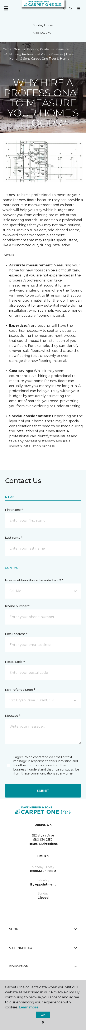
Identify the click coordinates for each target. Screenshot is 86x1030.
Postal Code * (14, 661)
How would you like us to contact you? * (34, 580)
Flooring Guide (38, 49)
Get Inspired (20, 948)
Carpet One (11, 49)
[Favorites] (71, 8)
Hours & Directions (43, 844)
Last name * (13, 537)
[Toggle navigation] (6, 8)
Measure (62, 49)
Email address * (16, 633)
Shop (13, 929)
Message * (12, 715)
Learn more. (29, 1007)
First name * (14, 509)
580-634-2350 (43, 33)
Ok (43, 1015)
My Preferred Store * (20, 689)
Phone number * (17, 606)
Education (18, 966)
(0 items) (78, 8)
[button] (63, 8)
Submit (43, 791)
